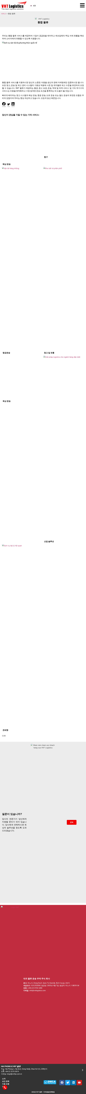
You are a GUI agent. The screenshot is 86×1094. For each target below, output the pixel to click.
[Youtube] (79, 1082)
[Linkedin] (73, 1082)
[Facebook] (62, 1082)
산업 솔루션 (49, 541)
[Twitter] (67, 1082)
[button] (4, 103)
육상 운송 (7, 401)
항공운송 (6, 353)
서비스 (3, 14)
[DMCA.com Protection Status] (50, 1084)
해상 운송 (7, 164)
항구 (46, 157)
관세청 (5, 730)
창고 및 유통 (49, 353)
